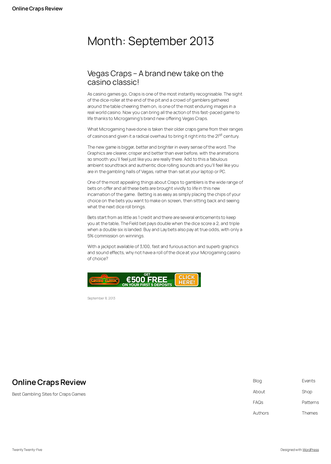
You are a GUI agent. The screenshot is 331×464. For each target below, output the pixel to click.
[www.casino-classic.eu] (144, 285)
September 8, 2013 (101, 298)
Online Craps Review (37, 8)
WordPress (311, 449)
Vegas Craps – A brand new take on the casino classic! (155, 77)
